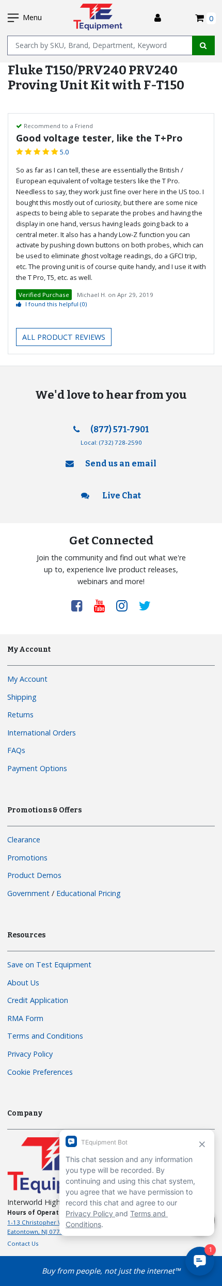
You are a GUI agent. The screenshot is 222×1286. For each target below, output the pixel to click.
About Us (23, 982)
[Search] (203, 45)
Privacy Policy (30, 1054)
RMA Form (25, 1018)
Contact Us (23, 1243)
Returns (20, 714)
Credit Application (37, 1000)
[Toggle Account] (158, 18)
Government (28, 893)
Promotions (27, 857)
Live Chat (121, 495)
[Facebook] (80, 605)
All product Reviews (63, 337)
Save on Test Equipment (49, 964)
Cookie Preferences (40, 1072)
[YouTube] (103, 605)
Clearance (23, 839)
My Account (27, 679)
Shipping (22, 697)
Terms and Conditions (45, 1036)
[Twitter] (145, 605)
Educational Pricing (88, 893)
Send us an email (120, 463)
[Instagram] (125, 605)
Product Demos (34, 875)
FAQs (16, 750)
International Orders (41, 733)
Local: (111, 442)
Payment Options (37, 768)
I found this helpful (56, 304)
